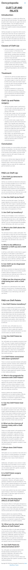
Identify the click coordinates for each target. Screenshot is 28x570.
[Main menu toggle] (25, 2)
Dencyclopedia (9, 2)
